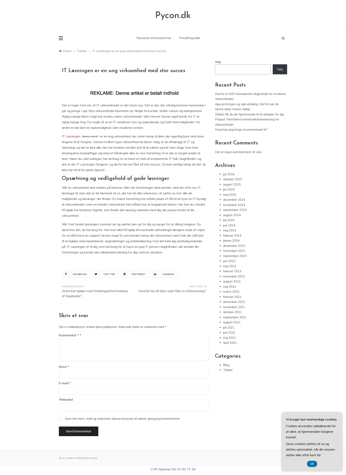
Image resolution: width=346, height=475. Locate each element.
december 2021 (234, 302)
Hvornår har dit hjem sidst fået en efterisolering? (172, 291)
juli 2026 (228, 174)
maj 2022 (229, 286)
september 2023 (234, 256)
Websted (66, 399)
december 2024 (234, 200)
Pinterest (139, 274)
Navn (64, 367)
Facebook (80, 274)
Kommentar (69, 335)
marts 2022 (231, 291)
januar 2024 (231, 240)
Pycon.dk (173, 15)
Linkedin (168, 274)
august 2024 (232, 215)
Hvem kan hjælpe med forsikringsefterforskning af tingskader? (95, 293)
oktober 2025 (232, 179)
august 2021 (232, 322)
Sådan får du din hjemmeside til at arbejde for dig (249, 114)
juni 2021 (229, 332)
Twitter (109, 274)
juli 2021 (228, 327)
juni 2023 (229, 261)
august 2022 (232, 281)
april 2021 (230, 343)
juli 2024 (228, 220)
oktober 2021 (232, 312)
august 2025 (232, 184)
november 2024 (234, 205)
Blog (226, 365)
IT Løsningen (71, 136)
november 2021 (234, 307)
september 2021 (234, 317)
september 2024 (234, 210)
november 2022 (234, 276)
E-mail (65, 383)
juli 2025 (228, 189)
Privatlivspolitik (189, 38)
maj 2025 (229, 195)
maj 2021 (229, 338)
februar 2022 (232, 297)
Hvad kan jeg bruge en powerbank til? (241, 129)
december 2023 (234, 246)
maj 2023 (229, 266)
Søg (218, 62)
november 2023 (234, 251)
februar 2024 (232, 235)
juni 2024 (229, 225)
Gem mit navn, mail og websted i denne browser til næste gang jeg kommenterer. (122, 419)
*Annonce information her (153, 38)
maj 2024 (229, 230)
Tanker (228, 370)
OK (312, 463)
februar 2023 (232, 271)
